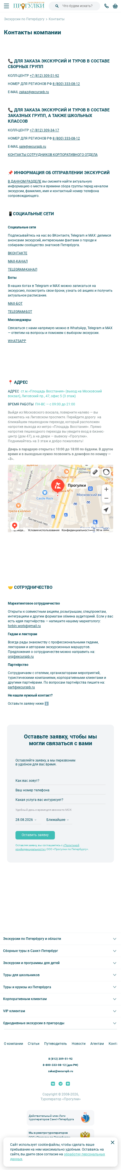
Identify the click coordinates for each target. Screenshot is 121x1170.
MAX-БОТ (15, 304)
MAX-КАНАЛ (18, 261)
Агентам (97, 1044)
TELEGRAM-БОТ (20, 312)
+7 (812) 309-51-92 (44, 76)
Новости (79, 1044)
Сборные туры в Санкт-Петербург (30, 951)
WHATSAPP (17, 341)
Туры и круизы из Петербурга (27, 987)
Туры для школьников (21, 975)
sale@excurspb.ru (32, 147)
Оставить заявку (35, 835)
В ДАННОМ (17, 181)
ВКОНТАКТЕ (17, 253)
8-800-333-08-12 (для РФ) (60, 1064)
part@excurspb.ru (21, 687)
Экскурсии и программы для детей (31, 963)
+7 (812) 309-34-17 (44, 130)
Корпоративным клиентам (25, 999)
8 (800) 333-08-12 (66, 84)
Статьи (33, 1044)
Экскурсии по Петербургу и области (32, 939)
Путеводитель (55, 1044)
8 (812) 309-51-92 (60, 1058)
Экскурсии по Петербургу (24, 19)
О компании (13, 1044)
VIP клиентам (14, 1011)
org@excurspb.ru (21, 657)
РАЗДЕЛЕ (33, 181)
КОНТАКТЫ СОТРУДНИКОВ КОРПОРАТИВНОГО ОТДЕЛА (53, 155)
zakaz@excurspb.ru (34, 92)
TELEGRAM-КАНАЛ (22, 269)
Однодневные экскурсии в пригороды (33, 1023)
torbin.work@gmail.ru (24, 626)
